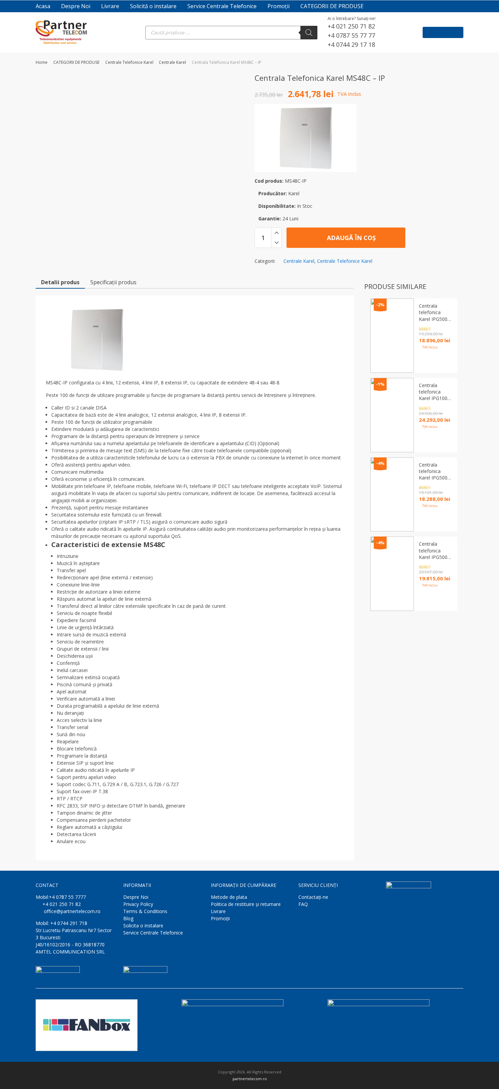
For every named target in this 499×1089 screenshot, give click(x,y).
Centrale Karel (172, 62)
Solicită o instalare (153, 6)
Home (42, 62)
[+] (276, 233)
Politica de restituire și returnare (246, 904)
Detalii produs (60, 282)
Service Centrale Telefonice (222, 6)
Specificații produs (113, 282)
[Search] (308, 32)
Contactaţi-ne (313, 897)
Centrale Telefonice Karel (129, 62)
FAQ (303, 904)
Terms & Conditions (145, 911)
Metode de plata (229, 897)
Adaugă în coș (350, 238)
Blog (128, 918)
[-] (276, 243)
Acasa (43, 6)
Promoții (278, 6)
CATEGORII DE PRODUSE (332, 6)
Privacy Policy (138, 904)
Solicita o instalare (143, 925)
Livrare (110, 6)
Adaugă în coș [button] (431, 600)
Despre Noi (75, 6)
